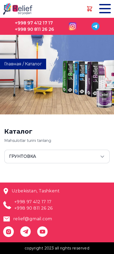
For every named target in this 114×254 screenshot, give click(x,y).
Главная (12, 63)
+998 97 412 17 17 (34, 23)
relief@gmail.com (32, 218)
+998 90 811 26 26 (34, 29)
